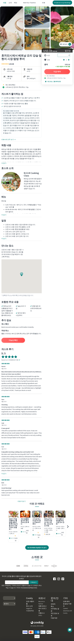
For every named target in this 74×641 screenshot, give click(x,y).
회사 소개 (29, 606)
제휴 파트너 (42, 606)
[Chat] (69, 630)
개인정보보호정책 (26, 588)
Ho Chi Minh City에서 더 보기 (37, 548)
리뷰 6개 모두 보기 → (8, 139)
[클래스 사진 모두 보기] (11, 28)
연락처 (53, 604)
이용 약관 (54, 618)
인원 (48, 59)
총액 (46, 64)
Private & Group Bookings (62, 3)
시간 (48, 55)
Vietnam (7, 50)
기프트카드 (30, 611)
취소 (52, 606)
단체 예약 (66, 601)
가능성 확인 (13, 340)
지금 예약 (57, 72)
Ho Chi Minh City (16, 50)
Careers (65, 608)
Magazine (29, 608)
